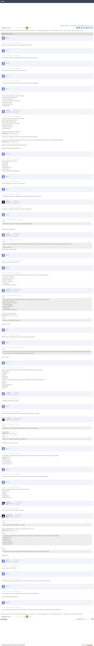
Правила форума (81, 25)
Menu (2, 1)
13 (21, 27)
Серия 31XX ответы (69, 30)
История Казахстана (56, 30)
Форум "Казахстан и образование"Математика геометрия (18, 30)
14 (24, 27)
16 (30, 27)
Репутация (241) (18, 503)
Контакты (84, 645)
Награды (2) (16, 420)
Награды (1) (17, 504)
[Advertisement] (45, 14)
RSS (92, 25)
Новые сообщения (65, 25)
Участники (73, 25)
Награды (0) (15, 112)
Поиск (88, 25)
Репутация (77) (18, 515)
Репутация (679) (17, 419)
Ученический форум (42, 30)
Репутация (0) (16, 111)
